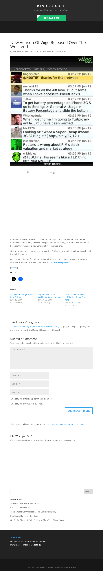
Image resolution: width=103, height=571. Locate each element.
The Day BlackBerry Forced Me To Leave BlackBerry (33, 511)
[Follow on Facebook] (43, 29)
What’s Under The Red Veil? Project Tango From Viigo (76, 297)
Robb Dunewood (20, 51)
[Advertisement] (56, 465)
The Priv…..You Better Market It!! (24, 503)
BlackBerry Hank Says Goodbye (24, 516)
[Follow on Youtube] (59, 29)
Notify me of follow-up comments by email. (33, 398)
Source (14, 267)
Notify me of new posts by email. (28, 403)
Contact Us (51, 18)
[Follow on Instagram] (54, 29)
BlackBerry (48, 51)
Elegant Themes (45, 567)
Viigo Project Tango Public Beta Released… (21, 295)
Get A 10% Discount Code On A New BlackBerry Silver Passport (38, 520)
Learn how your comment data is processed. (66, 424)
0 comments (60, 51)
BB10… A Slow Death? (20, 507)
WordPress (71, 567)
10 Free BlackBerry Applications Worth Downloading (35, 326)
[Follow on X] (49, 29)
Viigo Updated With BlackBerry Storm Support (49, 295)
